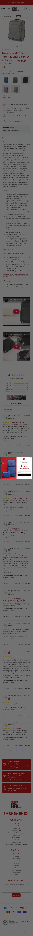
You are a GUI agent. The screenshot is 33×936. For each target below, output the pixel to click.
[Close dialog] (31, 458)
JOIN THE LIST (24, 475)
